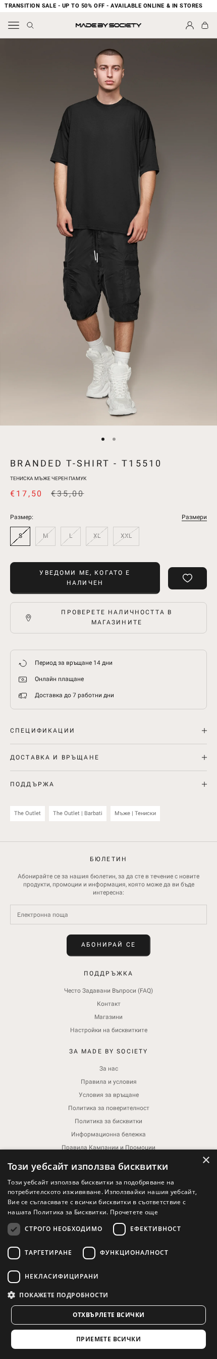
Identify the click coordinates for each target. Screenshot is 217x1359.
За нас (108, 1068)
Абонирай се (108, 944)
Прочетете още (134, 1212)
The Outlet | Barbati (77, 813)
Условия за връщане (109, 1094)
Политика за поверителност (108, 1108)
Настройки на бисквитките (108, 1030)
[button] (108, 1295)
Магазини (108, 1017)
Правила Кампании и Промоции (108, 1147)
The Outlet (27, 813)
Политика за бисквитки (108, 1121)
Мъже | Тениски (135, 813)
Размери (194, 517)
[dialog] (108, 1254)
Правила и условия (109, 1081)
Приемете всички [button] (108, 1339)
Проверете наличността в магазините (116, 617)
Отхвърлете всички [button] (109, 1314)
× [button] (205, 1160)
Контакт (109, 1003)
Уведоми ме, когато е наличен (84, 577)
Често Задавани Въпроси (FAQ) (108, 990)
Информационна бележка (108, 1134)
